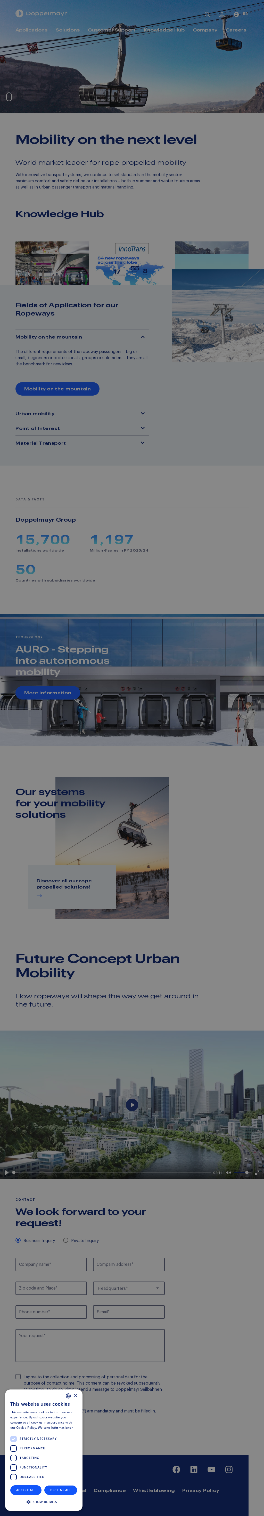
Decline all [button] (60, 1490)
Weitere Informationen (55, 1427)
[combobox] (68, 1396)
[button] (43, 1502)
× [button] (75, 1396)
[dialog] (43, 1450)
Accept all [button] (26, 1490)
